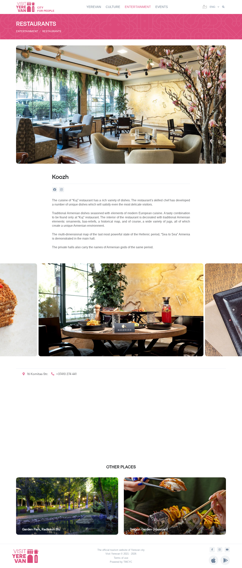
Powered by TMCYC (121, 561)
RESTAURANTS (51, 31)
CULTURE (113, 7)
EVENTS (161, 7)
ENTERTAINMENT (138, 7)
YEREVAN (93, 7)
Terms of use (121, 557)
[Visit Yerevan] (27, 7)
